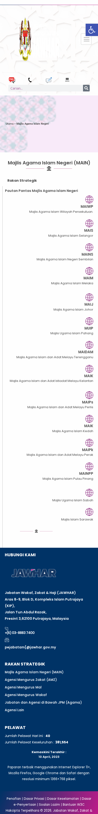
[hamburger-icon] (86, 39)
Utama (10, 123)
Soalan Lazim (49, 804)
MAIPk (87, 449)
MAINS (87, 254)
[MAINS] (89, 247)
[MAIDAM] (89, 345)
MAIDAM (85, 351)
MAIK (88, 375)
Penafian (14, 798)
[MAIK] (89, 369)
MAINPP (86, 473)
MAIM (88, 278)
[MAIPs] (89, 395)
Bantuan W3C (74, 804)
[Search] (86, 88)
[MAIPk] (89, 443)
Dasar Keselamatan (63, 798)
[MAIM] (89, 271)
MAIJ (88, 304)
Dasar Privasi (33, 798)
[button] (92, 30)
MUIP (88, 328)
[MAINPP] (89, 466)
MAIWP (87, 206)
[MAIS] (89, 223)
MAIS (88, 230)
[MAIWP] (89, 199)
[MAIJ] (89, 297)
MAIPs (87, 402)
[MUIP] (89, 321)
